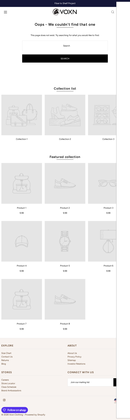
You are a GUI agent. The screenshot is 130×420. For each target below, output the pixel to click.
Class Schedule (8, 387)
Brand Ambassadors (11, 390)
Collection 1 (21, 139)
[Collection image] (21, 115)
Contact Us (7, 356)
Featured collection (65, 157)
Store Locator (8, 383)
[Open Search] (112, 12)
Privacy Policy (74, 356)
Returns (5, 360)
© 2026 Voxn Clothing (12, 414)
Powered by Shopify (35, 414)
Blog (3, 364)
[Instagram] (4, 400)
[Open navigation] (26, 12)
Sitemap (72, 360)
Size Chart (6, 353)
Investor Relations (76, 364)
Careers (5, 380)
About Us (72, 353)
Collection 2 (65, 139)
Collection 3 (108, 139)
